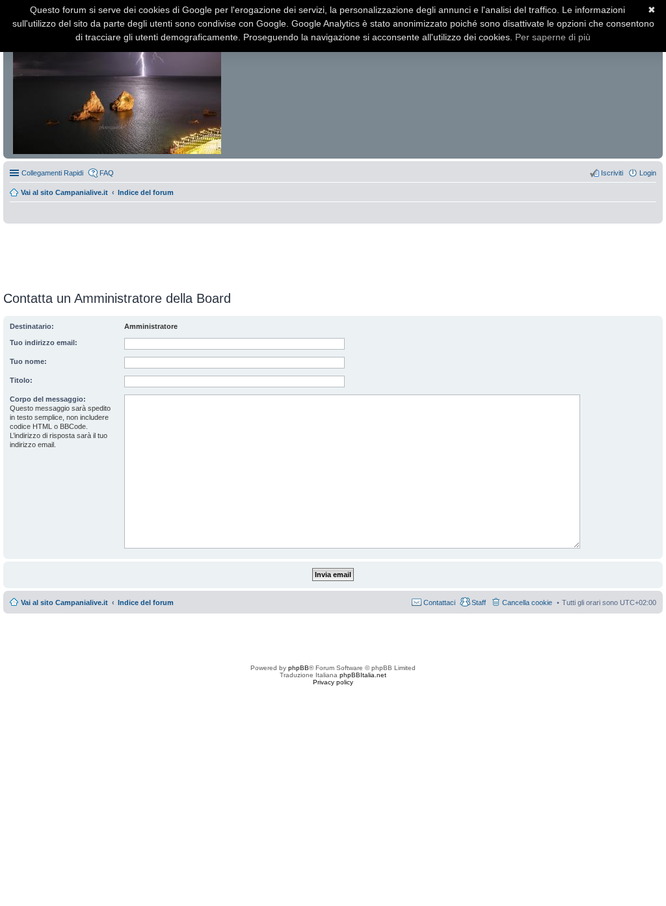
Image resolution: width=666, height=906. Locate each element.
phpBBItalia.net (363, 675)
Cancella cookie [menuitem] (527, 602)
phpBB (298, 667)
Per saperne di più (553, 37)
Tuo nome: (28, 361)
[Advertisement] (333, 252)
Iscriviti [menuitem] (612, 173)
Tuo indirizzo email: (43, 342)
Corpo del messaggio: (48, 399)
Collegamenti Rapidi (52, 173)
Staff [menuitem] (479, 602)
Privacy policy (333, 682)
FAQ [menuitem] (107, 173)
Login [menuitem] (647, 173)
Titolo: (21, 380)
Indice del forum (146, 192)
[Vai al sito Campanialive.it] (118, 83)
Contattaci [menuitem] (439, 602)
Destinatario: (32, 326)
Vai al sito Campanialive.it (64, 192)
